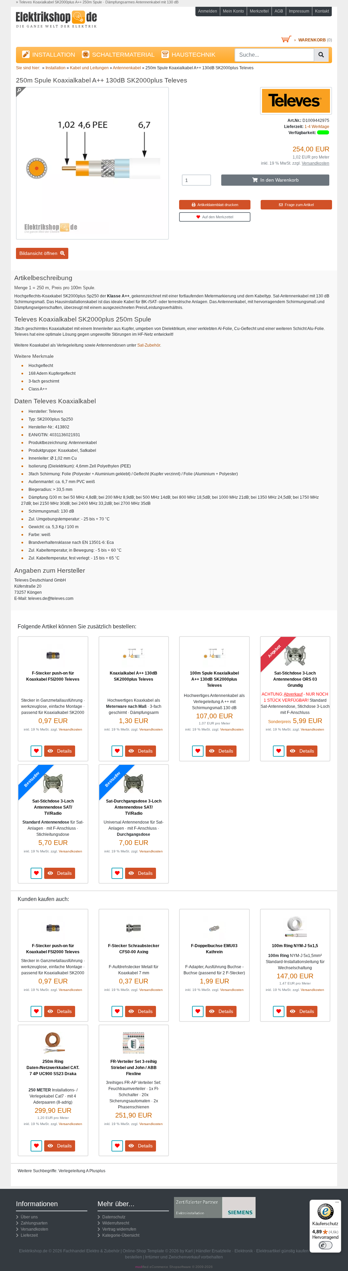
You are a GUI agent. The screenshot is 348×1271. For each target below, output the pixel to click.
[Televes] (296, 100)
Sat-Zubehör (148, 345)
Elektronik (243, 1251)
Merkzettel (259, 11)
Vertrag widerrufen (118, 1229)
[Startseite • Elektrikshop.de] (65, 23)
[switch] (325, 1245)
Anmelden (207, 11)
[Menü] (337, 1204)
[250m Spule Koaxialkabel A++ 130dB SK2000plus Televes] (92, 236)
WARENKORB (312, 40)
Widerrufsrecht (114, 1223)
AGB (279, 11)
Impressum (299, 11)
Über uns (28, 1217)
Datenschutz (112, 1217)
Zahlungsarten (33, 1223)
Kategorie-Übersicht (119, 1235)
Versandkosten (315, 163)
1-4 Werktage (316, 126)
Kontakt (322, 11)
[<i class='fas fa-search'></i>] (321, 55)
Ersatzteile (221, 1251)
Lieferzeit (28, 1235)
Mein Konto (233, 11)
